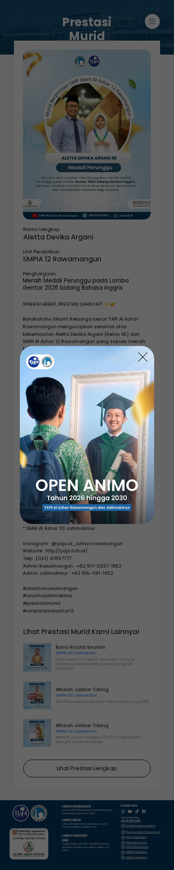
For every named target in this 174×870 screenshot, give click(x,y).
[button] (142, 357)
